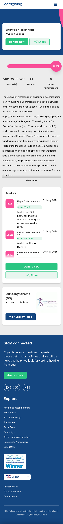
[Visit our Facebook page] (7, 387)
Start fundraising (12, 417)
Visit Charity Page (20, 316)
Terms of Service (12, 491)
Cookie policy (10, 496)
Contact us (9, 447)
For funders (9, 422)
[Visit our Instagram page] (26, 387)
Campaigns (9, 432)
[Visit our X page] (16, 387)
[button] (12, 81)
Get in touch (15, 375)
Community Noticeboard (16, 442)
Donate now (16, 41)
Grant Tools (9, 427)
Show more (31, 180)
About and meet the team (17, 407)
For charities (10, 412)
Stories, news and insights (17, 437)
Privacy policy (11, 486)
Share (42, 41)
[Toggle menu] (55, 4)
